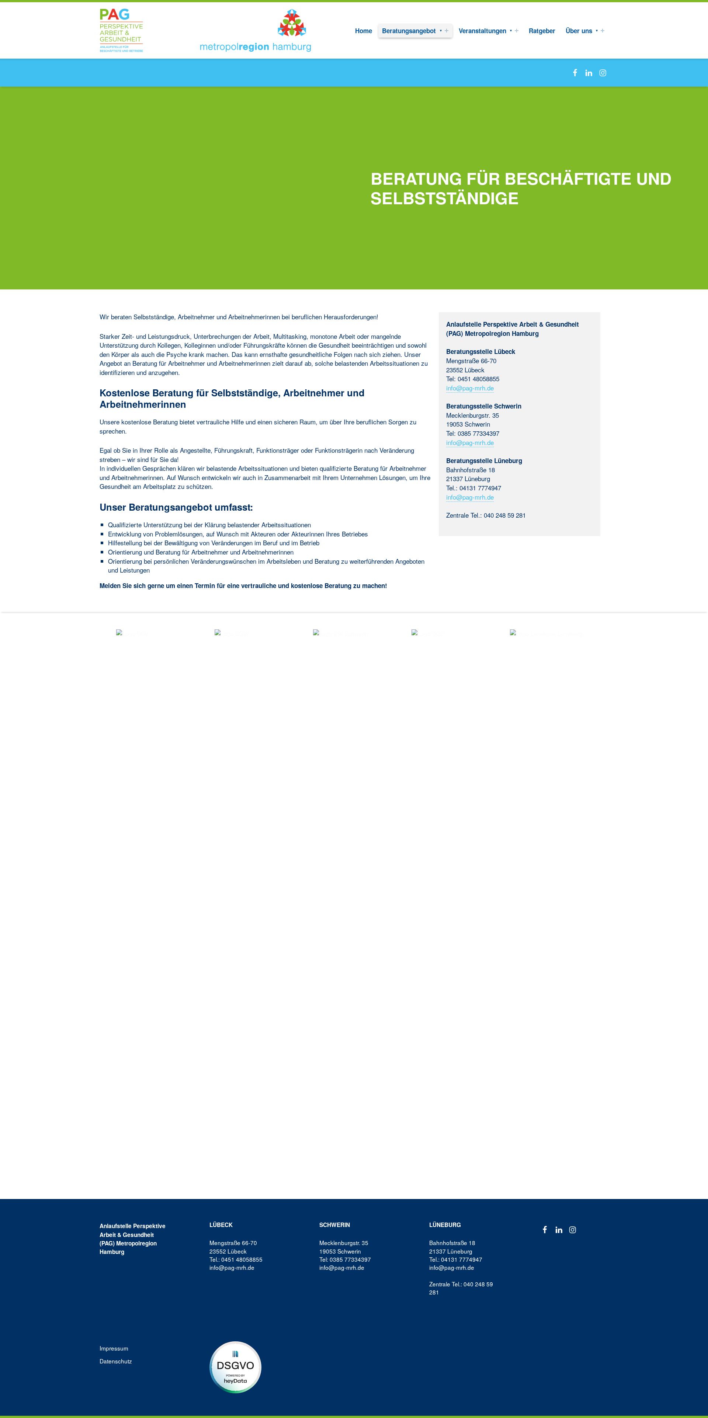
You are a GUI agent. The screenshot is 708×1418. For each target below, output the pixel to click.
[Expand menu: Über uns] (602, 30)
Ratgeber (542, 30)
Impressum (114, 1348)
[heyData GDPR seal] (235, 1366)
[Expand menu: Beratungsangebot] (446, 30)
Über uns (579, 30)
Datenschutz (116, 1361)
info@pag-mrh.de (470, 387)
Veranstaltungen (482, 30)
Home (363, 30)
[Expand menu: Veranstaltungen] (516, 30)
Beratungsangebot (409, 30)
